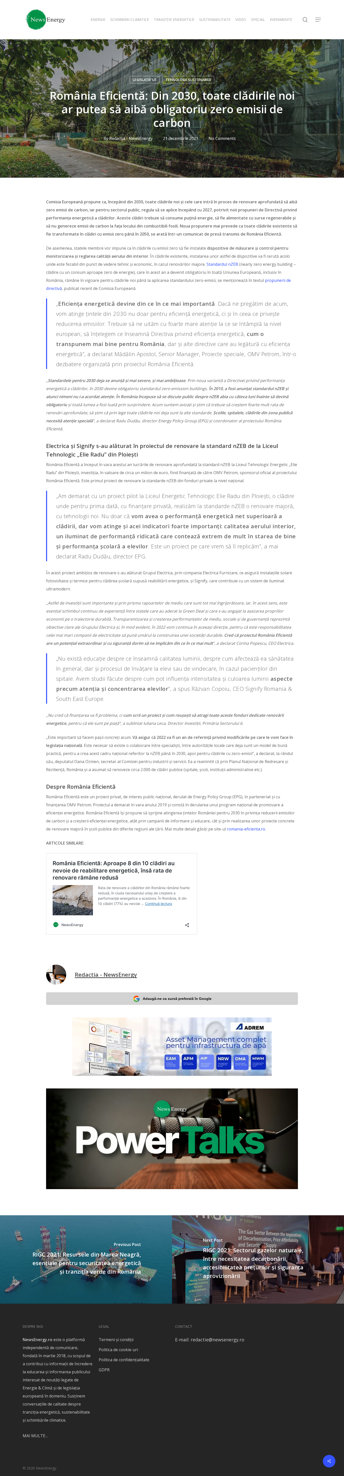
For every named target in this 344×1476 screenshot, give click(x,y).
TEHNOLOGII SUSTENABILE (188, 79)
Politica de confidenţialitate (124, 1360)
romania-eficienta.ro (246, 829)
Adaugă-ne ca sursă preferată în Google (177, 999)
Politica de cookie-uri (118, 1349)
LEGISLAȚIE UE (145, 79)
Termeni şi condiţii (116, 1339)
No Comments (222, 138)
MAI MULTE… (35, 1436)
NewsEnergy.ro (37, 1339)
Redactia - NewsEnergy (131, 138)
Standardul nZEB (222, 264)
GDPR (104, 1370)
